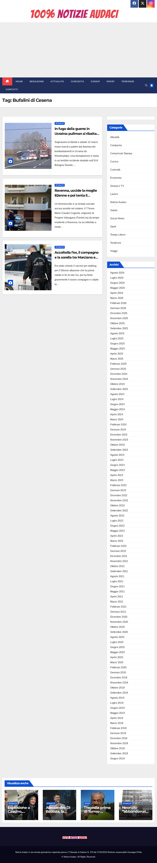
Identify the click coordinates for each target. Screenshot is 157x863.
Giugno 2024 (117, 404)
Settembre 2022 (119, 510)
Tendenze (127, 81)
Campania (116, 145)
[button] (146, 85)
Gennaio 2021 (118, 611)
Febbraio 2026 (118, 303)
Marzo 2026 (116, 298)
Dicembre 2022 (118, 495)
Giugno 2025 (117, 343)
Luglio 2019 (116, 703)
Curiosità (77, 81)
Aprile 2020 (116, 657)
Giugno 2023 (117, 465)
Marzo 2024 (116, 419)
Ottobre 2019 (117, 687)
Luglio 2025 (116, 338)
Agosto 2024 (117, 394)
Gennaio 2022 (118, 551)
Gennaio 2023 (118, 490)
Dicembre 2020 (118, 617)
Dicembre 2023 (118, 434)
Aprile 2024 (116, 414)
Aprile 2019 (116, 718)
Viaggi (113, 251)
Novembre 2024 (119, 379)
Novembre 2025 (119, 318)
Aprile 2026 (116, 293)
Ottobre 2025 (117, 323)
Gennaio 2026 (118, 308)
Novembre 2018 (119, 743)
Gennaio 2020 (118, 672)
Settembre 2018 (119, 753)
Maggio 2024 (117, 409)
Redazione (37, 81)
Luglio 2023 (116, 460)
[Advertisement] (78, 49)
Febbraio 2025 (118, 363)
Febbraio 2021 (118, 606)
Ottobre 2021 (117, 566)
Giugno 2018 (117, 758)
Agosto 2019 (117, 697)
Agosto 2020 (117, 637)
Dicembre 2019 (118, 677)
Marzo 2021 (116, 601)
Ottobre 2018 (117, 748)
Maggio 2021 (117, 591)
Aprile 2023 (116, 475)
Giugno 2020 (117, 647)
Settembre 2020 (119, 632)
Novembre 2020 (119, 622)
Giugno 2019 (117, 708)
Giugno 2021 (117, 586)
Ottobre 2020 (117, 627)
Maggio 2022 (117, 530)
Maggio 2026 (117, 288)
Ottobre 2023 (117, 444)
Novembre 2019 (119, 682)
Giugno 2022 (117, 525)
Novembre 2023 (119, 439)
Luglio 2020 (116, 642)
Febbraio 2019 (118, 728)
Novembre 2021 (119, 561)
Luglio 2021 (116, 581)
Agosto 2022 (117, 515)
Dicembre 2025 (118, 313)
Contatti (12, 89)
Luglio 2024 (116, 399)
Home (19, 81)
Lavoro (114, 194)
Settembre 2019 (119, 692)
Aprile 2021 (116, 596)
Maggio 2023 (117, 470)
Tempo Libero (117, 234)
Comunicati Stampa (121, 153)
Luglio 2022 (116, 520)
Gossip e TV (117, 186)
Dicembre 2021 (118, 556)
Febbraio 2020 (118, 667)
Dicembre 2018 (118, 738)
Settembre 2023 (119, 450)
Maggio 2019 (117, 713)
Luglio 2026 (116, 277)
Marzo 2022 (116, 541)
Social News (117, 218)
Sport (111, 81)
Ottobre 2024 (117, 384)
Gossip (95, 81)
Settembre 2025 (119, 328)
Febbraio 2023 (118, 485)
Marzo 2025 (116, 358)
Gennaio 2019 (118, 733)
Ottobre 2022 (117, 505)
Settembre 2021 (119, 571)
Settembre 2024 (119, 389)
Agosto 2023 (117, 455)
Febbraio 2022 (118, 546)
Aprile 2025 (116, 353)
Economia (116, 177)
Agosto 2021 (117, 576)
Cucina (114, 161)
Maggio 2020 (117, 652)
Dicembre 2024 (118, 374)
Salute (113, 210)
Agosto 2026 (117, 272)
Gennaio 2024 (118, 429)
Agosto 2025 (117, 333)
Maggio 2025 (117, 348)
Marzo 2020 (116, 662)
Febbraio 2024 (118, 424)
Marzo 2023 (116, 480)
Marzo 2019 (116, 723)
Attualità (57, 81)
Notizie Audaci (118, 202)
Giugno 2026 (117, 283)
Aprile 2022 (116, 536)
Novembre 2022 (119, 500)
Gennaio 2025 (118, 369)
